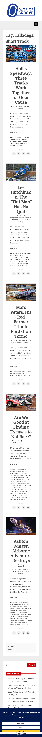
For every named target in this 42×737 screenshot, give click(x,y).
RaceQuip (25, 259)
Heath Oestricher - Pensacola (21, 253)
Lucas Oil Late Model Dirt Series (20, 481)
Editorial (17, 441)
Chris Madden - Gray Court (18, 473)
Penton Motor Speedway (18, 143)
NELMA (12, 485)
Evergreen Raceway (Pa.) (18, 475)
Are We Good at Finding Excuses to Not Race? (21, 427)
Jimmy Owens (20, 477)
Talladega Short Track (17, 145)
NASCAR (21, 373)
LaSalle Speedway (16, 616)
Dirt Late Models (22, 569)
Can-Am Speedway (22, 471)
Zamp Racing (22, 265)
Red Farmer (19, 485)
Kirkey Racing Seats (16, 255)
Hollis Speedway (21, 139)
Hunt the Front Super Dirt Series (20, 614)
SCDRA (12, 261)
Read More (13, 132)
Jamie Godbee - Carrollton (18, 141)
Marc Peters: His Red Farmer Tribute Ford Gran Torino (21, 322)
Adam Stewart (17, 137)
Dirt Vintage (17, 340)
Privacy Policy (21, 733)
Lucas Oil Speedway (17, 483)
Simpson (20, 263)
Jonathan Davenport (23, 479)
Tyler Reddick (18, 493)
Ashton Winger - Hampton (20, 602)
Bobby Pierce (16, 469)
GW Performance (22, 612)
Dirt (14, 106)
